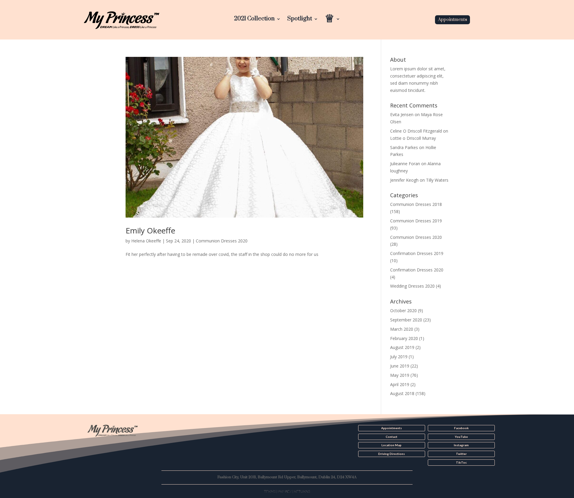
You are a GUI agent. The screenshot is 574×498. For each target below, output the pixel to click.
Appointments (452, 19)
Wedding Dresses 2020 (412, 286)
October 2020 (403, 310)
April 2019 (399, 384)
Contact (391, 436)
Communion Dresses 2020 (222, 241)
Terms (270, 491)
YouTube (461, 436)
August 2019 (402, 347)
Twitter (461, 454)
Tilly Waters (437, 180)
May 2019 (399, 375)
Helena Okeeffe (146, 241)
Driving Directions (391, 454)
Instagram (461, 445)
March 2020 (401, 329)
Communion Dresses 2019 (416, 221)
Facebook (461, 428)
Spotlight (299, 19)
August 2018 (402, 393)
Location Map (391, 445)
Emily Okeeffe (150, 230)
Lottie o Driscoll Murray (413, 138)
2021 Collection (254, 19)
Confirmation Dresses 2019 (416, 253)
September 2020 (406, 320)
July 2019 (398, 356)
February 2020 (404, 338)
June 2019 (399, 366)
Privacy (285, 491)
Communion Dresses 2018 (416, 204)
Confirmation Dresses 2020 (416, 270)
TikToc (461, 462)
